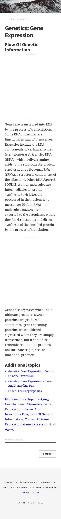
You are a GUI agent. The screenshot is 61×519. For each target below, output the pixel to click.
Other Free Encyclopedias (25, 391)
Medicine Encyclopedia (22, 399)
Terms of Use (30, 492)
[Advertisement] (30, 87)
